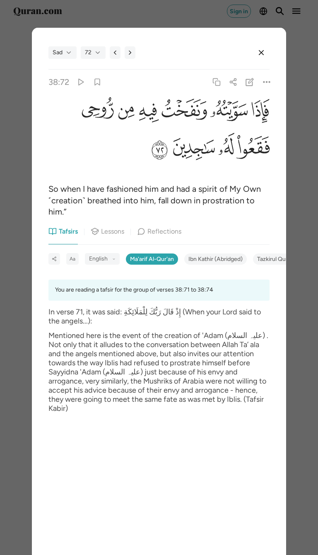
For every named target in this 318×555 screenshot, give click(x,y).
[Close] (261, 52)
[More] (266, 82)
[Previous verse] (115, 52)
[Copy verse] (216, 82)
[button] (259, 112)
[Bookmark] (97, 82)
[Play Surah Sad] (80, 82)
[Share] (233, 82)
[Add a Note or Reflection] (250, 82)
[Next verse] (130, 52)
